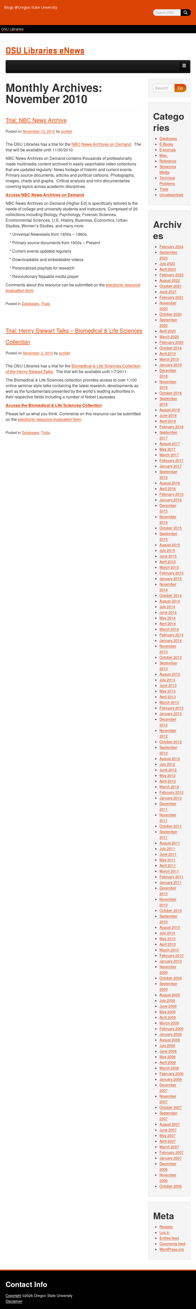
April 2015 (168, 561)
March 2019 (169, 359)
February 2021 (171, 297)
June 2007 (168, 1129)
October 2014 (171, 595)
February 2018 (171, 426)
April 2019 (168, 353)
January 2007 (171, 1157)
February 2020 (171, 342)
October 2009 (171, 977)
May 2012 (168, 775)
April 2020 (168, 330)
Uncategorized (171, 194)
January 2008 (171, 1079)
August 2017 (170, 443)
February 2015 (171, 572)
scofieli (66, 131)
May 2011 (168, 859)
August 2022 (170, 280)
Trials (45, 303)
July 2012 (167, 764)
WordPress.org (172, 1249)
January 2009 (171, 1034)
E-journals (168, 149)
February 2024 (171, 246)
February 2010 (171, 955)
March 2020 (169, 336)
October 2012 (171, 741)
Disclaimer (14, 1301)
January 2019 (171, 364)
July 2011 (167, 848)
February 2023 (171, 274)
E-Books (166, 144)
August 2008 (170, 1039)
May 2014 (168, 617)
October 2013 (171, 657)
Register (166, 1226)
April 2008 (168, 1062)
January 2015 (171, 578)
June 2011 (168, 854)
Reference (168, 160)
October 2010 (171, 910)
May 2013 (168, 690)
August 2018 (170, 409)
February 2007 (171, 1152)
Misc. (164, 155)
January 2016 (171, 499)
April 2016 (168, 488)
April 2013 (168, 696)
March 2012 (169, 786)
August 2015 (170, 544)
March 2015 (169, 567)
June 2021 (168, 291)
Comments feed (172, 1243)
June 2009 (168, 1006)
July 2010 (167, 932)
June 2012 (168, 769)
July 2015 (167, 550)
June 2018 (168, 415)
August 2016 (170, 482)
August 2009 (170, 994)
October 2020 (171, 314)
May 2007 (168, 1135)
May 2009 (168, 1011)
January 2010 (171, 961)
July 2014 (167, 606)
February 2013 (171, 707)
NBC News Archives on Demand (101, 144)
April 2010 (168, 944)
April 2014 (168, 623)
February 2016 (171, 494)
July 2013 (167, 679)
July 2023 (167, 263)
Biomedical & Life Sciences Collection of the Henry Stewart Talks (73, 368)
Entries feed (169, 1237)
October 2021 (171, 285)
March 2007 (169, 1146)
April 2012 (168, 781)
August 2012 (170, 758)
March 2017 (169, 454)
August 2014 (170, 600)
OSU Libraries (12, 29)
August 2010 (170, 927)
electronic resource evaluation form (49, 419)
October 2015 (171, 527)
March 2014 (169, 629)
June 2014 (168, 612)
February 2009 (171, 1028)
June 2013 (168, 685)
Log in (164, 1232)
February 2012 (171, 792)
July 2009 (167, 1000)
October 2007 (171, 1107)
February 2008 (171, 1073)
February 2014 (171, 634)
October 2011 (171, 826)
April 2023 (168, 269)
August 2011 (170, 842)
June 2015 (168, 555)
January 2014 (171, 640)
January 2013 (171, 713)
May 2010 (168, 938)
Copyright (13, 1295)
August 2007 (170, 1124)
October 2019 (171, 347)
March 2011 (169, 871)
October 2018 (171, 392)
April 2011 (168, 865)
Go (180, 88)
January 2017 (171, 465)
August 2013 (170, 674)
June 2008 (168, 1051)
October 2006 (171, 1186)
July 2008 (167, 1045)
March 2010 (169, 949)
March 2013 (169, 702)
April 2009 (168, 1017)
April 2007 (168, 1141)
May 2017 (168, 449)
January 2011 (171, 882)
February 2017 (171, 460)
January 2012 (171, 797)
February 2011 (171, 876)
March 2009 (169, 1022)
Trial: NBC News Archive (36, 120)
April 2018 (168, 420)
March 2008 (169, 1067)
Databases (30, 303)
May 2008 (168, 1056)
